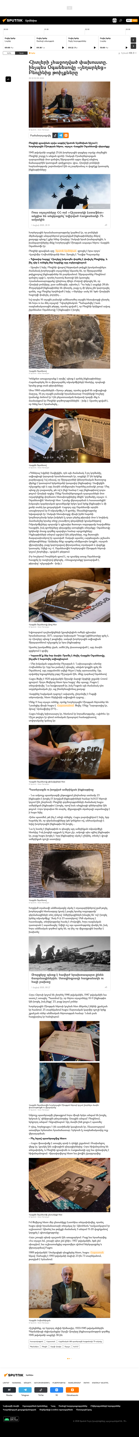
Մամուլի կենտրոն (100, 1383)
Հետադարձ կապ (84, 1409)
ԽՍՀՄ (75, 1346)
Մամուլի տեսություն (45, 41)
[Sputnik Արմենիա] (13, 22)
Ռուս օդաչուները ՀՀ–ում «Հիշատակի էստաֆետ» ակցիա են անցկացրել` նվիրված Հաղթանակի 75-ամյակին (67, 216)
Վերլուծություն (42, 1383)
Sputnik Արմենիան (66, 250)
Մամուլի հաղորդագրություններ (73, 1406)
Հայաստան (97, 1252)
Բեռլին (44, 1346)
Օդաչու (67, 1346)
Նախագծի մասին (11, 1406)
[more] (106, 225)
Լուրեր (8, 41)
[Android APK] (11, 1419)
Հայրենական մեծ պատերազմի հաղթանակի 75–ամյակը (80, 1341)
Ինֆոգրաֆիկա (59, 1383)
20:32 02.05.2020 (36, 78)
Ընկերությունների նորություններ (105, 1406)
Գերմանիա (34, 1346)
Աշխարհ (27, 1383)
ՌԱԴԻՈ (86, 1383)
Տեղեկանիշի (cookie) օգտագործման (56, 1409)
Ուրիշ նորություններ (77, 41)
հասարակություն (36, 1341)
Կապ (53, 1406)
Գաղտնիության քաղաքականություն (19, 1409)
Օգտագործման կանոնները (35, 1406)
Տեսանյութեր (74, 1383)
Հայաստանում (65, 705)
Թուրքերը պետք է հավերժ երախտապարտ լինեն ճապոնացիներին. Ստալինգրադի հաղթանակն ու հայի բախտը (67, 978)
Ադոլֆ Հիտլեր (55, 1346)
